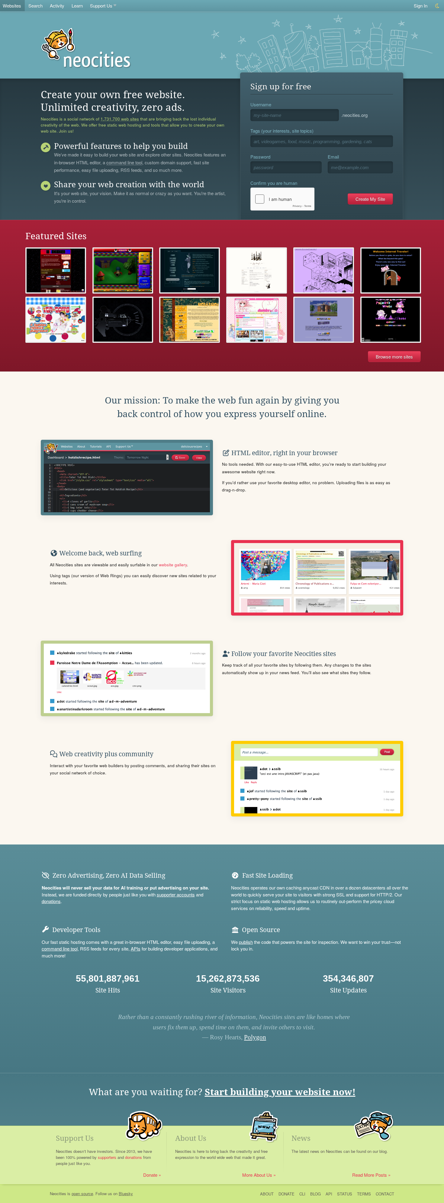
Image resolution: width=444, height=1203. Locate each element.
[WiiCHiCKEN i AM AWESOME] (55, 270)
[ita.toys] (55, 320)
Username (260, 104)
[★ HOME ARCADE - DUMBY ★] (256, 320)
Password (260, 156)
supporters (107, 1157)
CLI (302, 1194)
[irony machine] (323, 270)
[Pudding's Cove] (390, 270)
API (329, 1194)
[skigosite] (122, 270)
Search (35, 5)
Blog (315, 1194)
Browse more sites (394, 356)
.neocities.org (354, 115)
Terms (364, 1194)
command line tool (124, 162)
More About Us (257, 1175)
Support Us (101, 5)
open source (82, 1193)
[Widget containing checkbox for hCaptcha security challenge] (282, 199)
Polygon (255, 1037)
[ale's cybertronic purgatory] (189, 320)
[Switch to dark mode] (437, 6)
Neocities (58, 1193)
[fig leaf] (256, 270)
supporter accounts (176, 894)
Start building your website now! (280, 1092)
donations (51, 901)
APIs (135, 948)
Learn (77, 5)
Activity (57, 5)
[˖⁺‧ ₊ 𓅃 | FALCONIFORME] (189, 270)
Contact (385, 1194)
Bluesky (126, 1193)
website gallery (173, 565)
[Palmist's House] (390, 320)
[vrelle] (122, 320)
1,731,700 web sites (120, 119)
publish (246, 942)
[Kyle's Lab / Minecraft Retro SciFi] (323, 320)
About (267, 1194)
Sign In (420, 5)
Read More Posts (369, 1175)
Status (344, 1194)
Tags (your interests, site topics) (282, 130)
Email (333, 156)
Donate (150, 1175)
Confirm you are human (273, 183)
